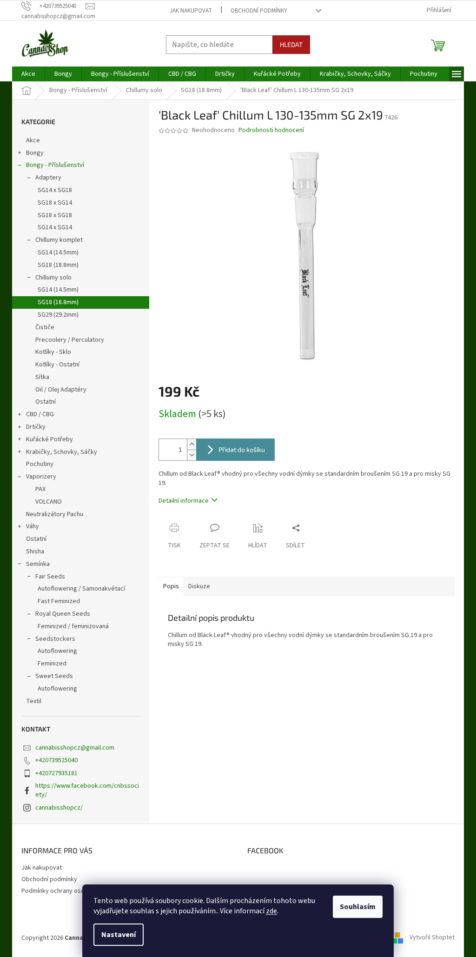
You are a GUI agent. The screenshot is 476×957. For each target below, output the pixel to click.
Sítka (42, 377)
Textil (33, 701)
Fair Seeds (50, 576)
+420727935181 (56, 773)
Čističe (44, 327)
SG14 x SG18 (55, 190)
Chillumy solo (53, 277)
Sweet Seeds (54, 676)
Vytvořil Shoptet (432, 938)
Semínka (38, 564)
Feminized (52, 663)
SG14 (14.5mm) (58, 252)
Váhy (32, 526)
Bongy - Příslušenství (55, 165)
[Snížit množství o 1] (191, 455)
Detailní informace (184, 500)
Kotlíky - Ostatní (57, 364)
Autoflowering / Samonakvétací (81, 588)
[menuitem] (28, 73)
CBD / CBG (40, 414)
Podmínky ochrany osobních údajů (68, 891)
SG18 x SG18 (55, 215)
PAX (40, 489)
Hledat (291, 44)
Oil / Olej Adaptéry (60, 389)
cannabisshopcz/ (59, 807)
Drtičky (36, 427)
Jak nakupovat (191, 11)
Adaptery (48, 177)
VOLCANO (48, 501)
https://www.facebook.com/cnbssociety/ (87, 790)
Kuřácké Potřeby (49, 439)
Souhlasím (358, 907)
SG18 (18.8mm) (58, 265)
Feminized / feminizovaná (73, 626)
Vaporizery (41, 476)
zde (271, 911)
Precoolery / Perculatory (69, 340)
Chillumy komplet (59, 240)
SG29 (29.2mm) (58, 314)
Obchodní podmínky (259, 11)
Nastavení (118, 935)
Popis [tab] (171, 586)
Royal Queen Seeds (62, 613)
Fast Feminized (59, 601)
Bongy (35, 153)
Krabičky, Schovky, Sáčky (61, 452)
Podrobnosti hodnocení (271, 130)
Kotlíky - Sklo (53, 352)
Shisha (35, 551)
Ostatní (45, 401)
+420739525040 (56, 760)
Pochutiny (39, 464)
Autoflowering (57, 651)
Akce (33, 140)
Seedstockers (55, 639)
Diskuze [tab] (199, 586)
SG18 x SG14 (55, 202)
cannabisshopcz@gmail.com (74, 747)
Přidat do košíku (241, 449)
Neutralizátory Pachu (54, 514)
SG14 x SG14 (55, 227)
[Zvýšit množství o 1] (191, 444)
